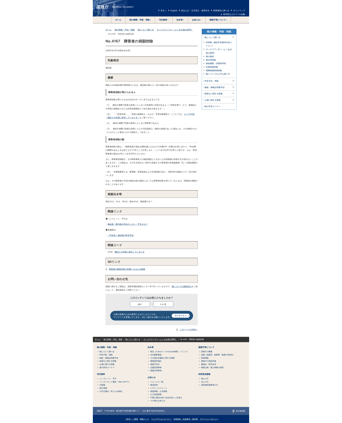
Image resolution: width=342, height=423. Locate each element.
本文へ (164, 10)
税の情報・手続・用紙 (125, 30)
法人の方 (205, 382)
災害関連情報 (212, 67)
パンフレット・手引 (108, 379)
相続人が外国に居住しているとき (129, 252)
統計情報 (103, 388)
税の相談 (210, 56)
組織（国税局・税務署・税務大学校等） (218, 355)
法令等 (151, 347)
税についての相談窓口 (182, 286)
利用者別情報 (204, 374)
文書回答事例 (156, 367)
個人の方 (205, 379)
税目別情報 (211, 60)
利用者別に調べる (221, 10)
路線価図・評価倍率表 (216, 63)
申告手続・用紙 (212, 81)
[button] (140, 19)
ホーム (118, 19)
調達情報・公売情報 (158, 391)
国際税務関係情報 (214, 70)
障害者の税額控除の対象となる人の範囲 (127, 269)
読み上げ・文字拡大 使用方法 (195, 10)
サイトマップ (239, 10)
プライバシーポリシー (209, 419)
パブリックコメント (158, 388)
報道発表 (154, 385)
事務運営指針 (156, 361)
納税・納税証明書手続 (215, 87)
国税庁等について (206, 347)
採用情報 (205, 358)
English (173, 10)
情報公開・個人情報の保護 (212, 367)
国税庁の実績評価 (208, 361)
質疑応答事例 (156, 370)
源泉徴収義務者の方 (209, 385)
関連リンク (144, 419)
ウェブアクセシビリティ (161, 419)
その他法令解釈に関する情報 (162, 358)
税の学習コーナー (213, 106)
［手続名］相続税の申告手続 (121, 235)
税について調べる (146, 30)
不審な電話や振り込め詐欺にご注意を (166, 398)
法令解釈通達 (156, 355)
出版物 (102, 385)
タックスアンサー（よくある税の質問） (175, 30)
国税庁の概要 (206, 351)
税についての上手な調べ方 (218, 74)
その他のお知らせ (157, 401)
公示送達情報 (156, 394)
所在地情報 (240, 411)
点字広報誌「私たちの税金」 (112, 391)
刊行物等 (101, 374)
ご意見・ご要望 (131, 419)
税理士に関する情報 (214, 94)
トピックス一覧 (156, 382)
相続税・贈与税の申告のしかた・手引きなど (128, 224)
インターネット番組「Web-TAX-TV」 (115, 382)
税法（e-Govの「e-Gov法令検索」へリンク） (169, 351)
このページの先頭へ (189, 329)
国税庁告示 (155, 364)
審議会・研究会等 (208, 364)
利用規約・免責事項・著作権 (186, 419)
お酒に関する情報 (213, 100)
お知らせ (152, 377)
